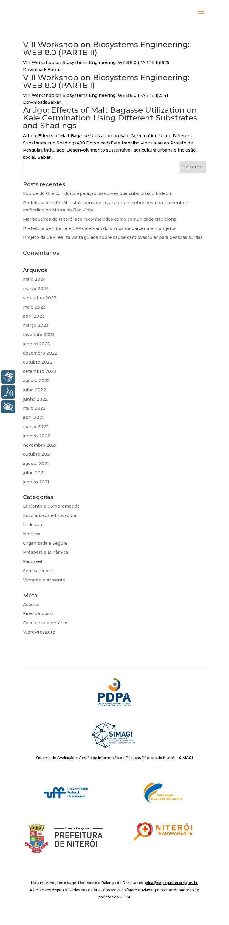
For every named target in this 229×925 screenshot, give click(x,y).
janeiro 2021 (36, 482)
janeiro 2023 (36, 344)
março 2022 (36, 426)
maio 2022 (34, 408)
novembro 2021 (40, 445)
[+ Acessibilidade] (8, 406)
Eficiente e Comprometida (51, 506)
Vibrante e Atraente (44, 580)
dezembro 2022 (40, 353)
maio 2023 (34, 307)
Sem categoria (38, 570)
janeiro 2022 (36, 436)
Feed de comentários (46, 622)
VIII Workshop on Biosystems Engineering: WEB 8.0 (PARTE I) (106, 81)
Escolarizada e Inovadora (49, 515)
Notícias (32, 534)
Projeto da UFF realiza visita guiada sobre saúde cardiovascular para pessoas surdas (113, 237)
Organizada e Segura (45, 543)
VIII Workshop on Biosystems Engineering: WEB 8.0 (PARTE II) (106, 48)
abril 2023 (34, 316)
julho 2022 (34, 390)
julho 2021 (34, 472)
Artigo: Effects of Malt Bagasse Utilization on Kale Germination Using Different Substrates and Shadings (110, 117)
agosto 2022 (36, 380)
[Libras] (8, 377)
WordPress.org (39, 632)
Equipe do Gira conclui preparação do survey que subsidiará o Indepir (97, 193)
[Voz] (8, 392)
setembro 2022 (39, 371)
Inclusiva (32, 524)
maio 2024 (34, 279)
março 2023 (36, 325)
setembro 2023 (39, 297)
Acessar (31, 604)
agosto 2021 (36, 463)
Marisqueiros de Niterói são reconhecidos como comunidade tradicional (100, 219)
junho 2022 (35, 399)
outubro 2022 (37, 362)
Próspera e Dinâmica (45, 552)
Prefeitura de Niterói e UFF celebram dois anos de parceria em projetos (100, 228)
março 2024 (36, 288)
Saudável (32, 561)
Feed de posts (38, 613)
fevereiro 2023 (39, 334)
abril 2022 (34, 417)
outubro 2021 (37, 454)
